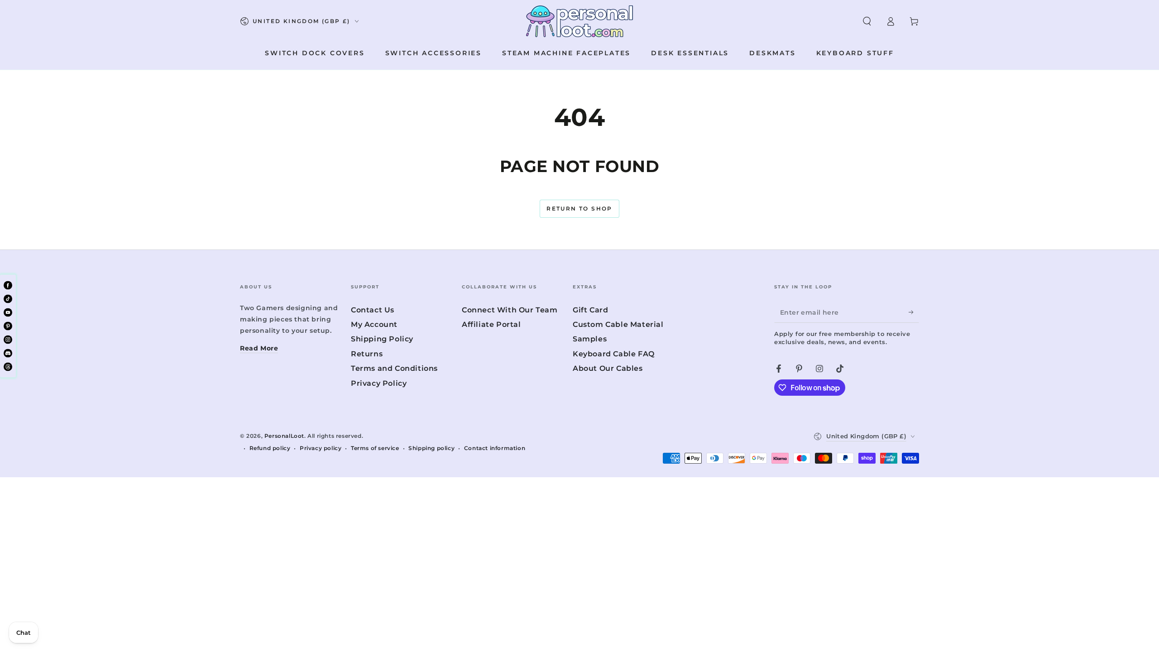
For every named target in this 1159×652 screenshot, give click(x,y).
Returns (367, 354)
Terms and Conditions (394, 368)
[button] (867, 21)
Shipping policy (431, 448)
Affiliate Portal (491, 324)
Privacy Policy (379, 383)
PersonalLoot (284, 435)
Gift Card (590, 310)
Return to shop (579, 208)
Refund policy (270, 448)
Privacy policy (320, 448)
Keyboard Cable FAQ (614, 354)
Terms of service (375, 448)
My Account (374, 324)
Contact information (494, 448)
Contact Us (372, 310)
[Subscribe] (914, 312)
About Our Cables (608, 368)
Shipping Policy (382, 339)
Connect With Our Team (510, 310)
